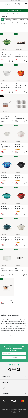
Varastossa (7, 19)
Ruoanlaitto (4, 13)
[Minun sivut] (15, 4)
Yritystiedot (5, 393)
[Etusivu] (6, 4)
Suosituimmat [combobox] (17, 22)
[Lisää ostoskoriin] (12, 61)
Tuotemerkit (21, 19)
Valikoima (5, 382)
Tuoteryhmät (14, 19)
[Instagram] (14, 369)
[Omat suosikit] (19, 4)
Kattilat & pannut (12, 13)
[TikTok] (18, 369)
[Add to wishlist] (9, 61)
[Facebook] (10, 369)
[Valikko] (26, 4)
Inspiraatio (5, 388)
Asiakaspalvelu (6, 377)
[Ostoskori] (22, 4)
